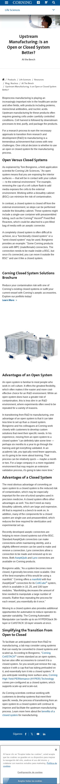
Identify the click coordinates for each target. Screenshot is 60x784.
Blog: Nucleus (11, 83)
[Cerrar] (56, 749)
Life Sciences (12, 10)
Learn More (8, 300)
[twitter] (32, 734)
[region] (30, 764)
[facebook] (25, 734)
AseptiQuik (21, 557)
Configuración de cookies (30, 772)
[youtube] (38, 734)
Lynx (34, 557)
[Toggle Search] (53, 3)
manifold (36, 579)
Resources (39, 80)
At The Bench (28, 83)
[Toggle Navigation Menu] (6, 3)
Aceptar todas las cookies (30, 781)
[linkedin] (44, 734)
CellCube (41, 583)
